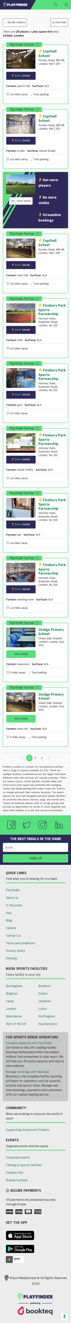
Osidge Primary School (51, 631)
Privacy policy (15, 951)
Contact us (13, 935)
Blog (9, 920)
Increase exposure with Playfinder (29, 1043)
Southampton (47, 1024)
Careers (11, 928)
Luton (42, 1009)
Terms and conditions (20, 943)
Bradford (44, 986)
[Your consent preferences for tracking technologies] (64, 1316)
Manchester (14, 1016)
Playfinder (13, 890)
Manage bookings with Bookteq (27, 1072)
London (11, 1009)
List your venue (21, 200)
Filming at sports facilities (24, 1165)
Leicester (44, 1001)
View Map (60, 22)
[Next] (48, 758)
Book (22, 75)
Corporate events (18, 1157)
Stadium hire (14, 1172)
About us (12, 897)
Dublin (42, 993)
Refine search (16, 22)
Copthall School (47, 53)
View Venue (21, 653)
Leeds (10, 1001)
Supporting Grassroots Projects (27, 1130)
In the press (14, 905)
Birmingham (14, 986)
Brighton (12, 993)
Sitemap (11, 958)
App (9, 913)
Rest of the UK (16, 1024)
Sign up (35, 858)
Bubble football (16, 1180)
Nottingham (46, 1016)
